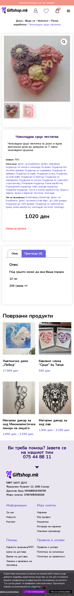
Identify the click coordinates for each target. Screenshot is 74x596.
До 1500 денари (57, 200)
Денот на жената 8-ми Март (33, 200)
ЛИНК (44, 586)
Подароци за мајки (26, 173)
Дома (19, 20)
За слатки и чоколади (28, 167)
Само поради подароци (44, 186)
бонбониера (32, 197)
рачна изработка (22, 207)
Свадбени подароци (16, 190)
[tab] (15, 254)
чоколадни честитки (42, 207)
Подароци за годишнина (38, 170)
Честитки (38, 193)
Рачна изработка (54, 183)
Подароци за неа (46, 173)
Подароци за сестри (30, 180)
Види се (30, 20)
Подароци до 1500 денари (20, 204)
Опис (14, 254)
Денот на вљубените (29, 164)
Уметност (43, 20)
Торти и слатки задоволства (44, 190)
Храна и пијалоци (24, 193)
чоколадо (59, 207)
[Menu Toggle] (68, 11)
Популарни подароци (33, 183)
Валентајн (44, 197)
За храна (45, 167)
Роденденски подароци (18, 186)
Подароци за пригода (32, 177)
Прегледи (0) (33, 254)
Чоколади (49, 193)
